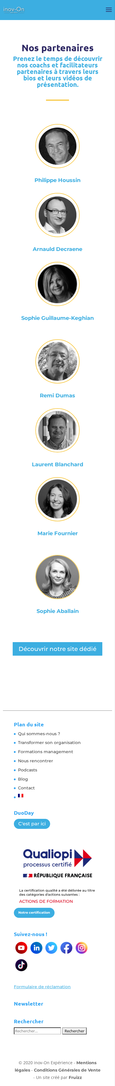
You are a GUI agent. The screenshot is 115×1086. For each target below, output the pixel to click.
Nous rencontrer (35, 760)
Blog (23, 779)
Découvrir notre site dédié (57, 648)
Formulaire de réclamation (42, 986)
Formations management (45, 751)
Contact (26, 788)
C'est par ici (32, 824)
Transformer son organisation (49, 742)
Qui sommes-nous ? (39, 733)
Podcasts (27, 770)
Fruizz (75, 1077)
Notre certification (34, 912)
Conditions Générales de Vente (67, 1070)
